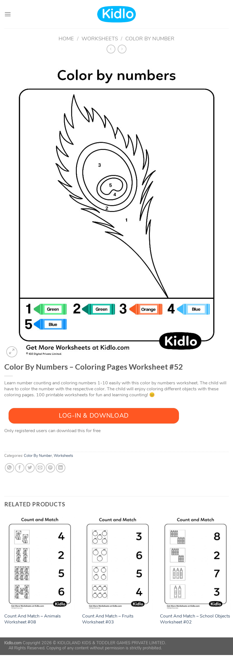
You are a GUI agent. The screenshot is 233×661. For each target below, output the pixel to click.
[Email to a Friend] (40, 468)
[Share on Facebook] (19, 468)
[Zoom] (11, 351)
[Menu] (7, 14)
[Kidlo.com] (116, 14)
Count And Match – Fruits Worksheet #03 (108, 619)
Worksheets (100, 38)
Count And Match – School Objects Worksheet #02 (195, 619)
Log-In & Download (94, 415)
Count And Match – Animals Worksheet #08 (32, 619)
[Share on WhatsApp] (9, 468)
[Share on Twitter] (30, 468)
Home (66, 38)
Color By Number (149, 38)
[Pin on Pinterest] (50, 468)
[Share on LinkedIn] (60, 468)
